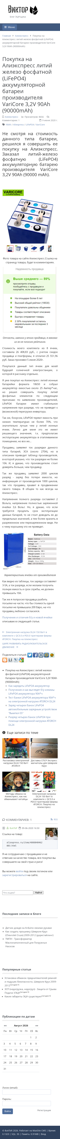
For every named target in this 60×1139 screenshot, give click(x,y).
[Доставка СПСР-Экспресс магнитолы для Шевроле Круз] (44, 748)
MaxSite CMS (39, 1130)
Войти (7, 1111)
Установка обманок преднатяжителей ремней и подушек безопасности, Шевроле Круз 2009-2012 (31, 981)
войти (19, 871)
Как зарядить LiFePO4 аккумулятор (29, 686)
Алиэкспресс (21, 35)
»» (36, 1025)
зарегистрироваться (14, 875)
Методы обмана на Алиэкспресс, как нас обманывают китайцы (16, 796)
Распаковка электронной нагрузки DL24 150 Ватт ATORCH (16, 763)
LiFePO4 (30, 124)
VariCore (40, 124)
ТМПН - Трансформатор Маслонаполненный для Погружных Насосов (26, 942)
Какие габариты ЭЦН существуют (23, 996)
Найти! (38, 892)
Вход (43, 1134)
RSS (56, 819)
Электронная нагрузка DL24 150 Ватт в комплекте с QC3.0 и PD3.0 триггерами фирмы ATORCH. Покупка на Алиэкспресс (27, 636)
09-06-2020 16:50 (30, 828)
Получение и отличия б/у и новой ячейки (27, 617)
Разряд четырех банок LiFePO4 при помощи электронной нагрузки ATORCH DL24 (32, 721)
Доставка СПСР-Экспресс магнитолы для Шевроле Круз (44, 763)
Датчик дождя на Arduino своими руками (28, 927)
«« (5, 1025)
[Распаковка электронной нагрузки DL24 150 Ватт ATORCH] (15, 748)
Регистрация (44, 1110)
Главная (6, 35)
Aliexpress (18, 124)
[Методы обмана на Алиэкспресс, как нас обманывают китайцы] (15, 781)
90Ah (8, 124)
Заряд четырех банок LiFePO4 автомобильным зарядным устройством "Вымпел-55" (32, 709)
